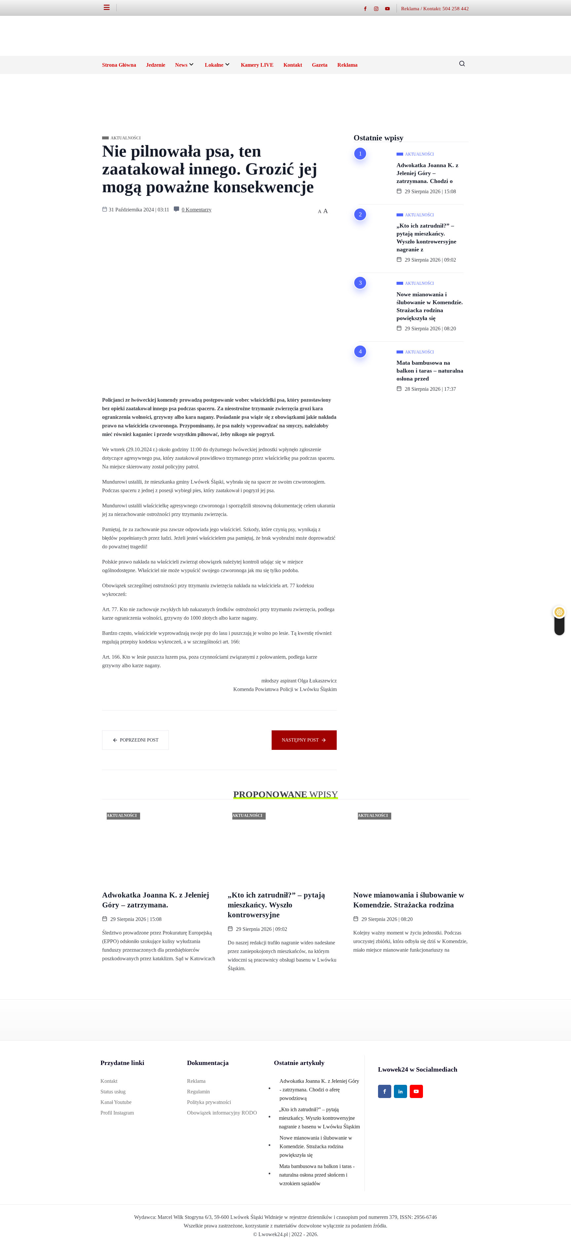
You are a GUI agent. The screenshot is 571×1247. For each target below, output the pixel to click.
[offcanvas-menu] (110, 7)
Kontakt (293, 65)
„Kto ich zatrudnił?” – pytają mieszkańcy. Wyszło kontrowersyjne (276, 905)
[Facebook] (368, 8)
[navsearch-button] (459, 65)
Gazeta (319, 65)
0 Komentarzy (196, 209)
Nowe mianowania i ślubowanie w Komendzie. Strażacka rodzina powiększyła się (430, 306)
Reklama (347, 65)
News (181, 65)
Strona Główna (119, 65)
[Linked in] (400, 1091)
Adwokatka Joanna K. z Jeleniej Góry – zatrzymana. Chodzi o (427, 173)
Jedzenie (155, 65)
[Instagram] (379, 8)
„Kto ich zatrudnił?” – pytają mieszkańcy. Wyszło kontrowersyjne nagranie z (426, 237)
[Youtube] (391, 8)
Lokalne (214, 65)
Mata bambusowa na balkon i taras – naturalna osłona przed (430, 370)
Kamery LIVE (257, 65)
